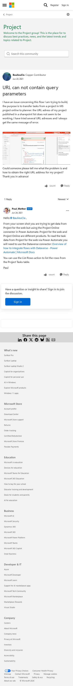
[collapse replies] (36, 206)
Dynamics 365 (10, 526)
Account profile (10, 408)
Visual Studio (9, 607)
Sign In (65, 5)
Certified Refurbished (13, 436)
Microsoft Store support (14, 419)
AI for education (10, 500)
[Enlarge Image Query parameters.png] (36, 148)
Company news (10, 633)
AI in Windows (10, 382)
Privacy (37, 674)
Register (54, 5)
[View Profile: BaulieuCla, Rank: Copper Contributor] (7, 76)
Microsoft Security (11, 521)
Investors (8, 644)
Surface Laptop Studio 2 (14, 366)
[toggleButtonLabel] (68, 14)
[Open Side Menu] (4, 5)
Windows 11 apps (11, 393)
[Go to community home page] (11, 5)
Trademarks (23, 677)
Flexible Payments (11, 446)
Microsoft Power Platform (14, 537)
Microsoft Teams (10, 543)
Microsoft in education (13, 462)
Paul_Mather (19, 208)
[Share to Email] (53, 339)
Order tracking (10, 430)
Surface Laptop (10, 360)
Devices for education (13, 467)
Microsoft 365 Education (14, 478)
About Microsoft (10, 628)
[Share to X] (31, 339)
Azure (6, 569)
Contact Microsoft (22, 674)
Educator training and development (18, 489)
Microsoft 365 (9, 532)
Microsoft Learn (10, 580)
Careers (7, 623)
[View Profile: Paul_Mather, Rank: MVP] (6, 210)
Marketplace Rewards (13, 602)
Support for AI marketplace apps (17, 585)
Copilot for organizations (14, 371)
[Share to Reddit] (36, 339)
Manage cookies (50, 674)
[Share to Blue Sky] (42, 339)
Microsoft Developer (12, 575)
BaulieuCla (19, 74)
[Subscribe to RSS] (48, 339)
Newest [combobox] (63, 199)
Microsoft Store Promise (14, 441)
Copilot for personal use (14, 377)
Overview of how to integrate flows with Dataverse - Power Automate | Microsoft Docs (34, 248)
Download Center (11, 414)
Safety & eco (37, 677)
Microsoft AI (9, 516)
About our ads (10, 680)
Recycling (50, 677)
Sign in (18, 301)
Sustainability (9, 661)
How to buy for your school (15, 484)
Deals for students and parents (17, 495)
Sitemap (7, 674)
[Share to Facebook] (25, 339)
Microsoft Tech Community (15, 591)
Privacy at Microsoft (12, 639)
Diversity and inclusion (13, 650)
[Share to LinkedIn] (20, 339)
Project (9, 14)
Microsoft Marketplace (13, 596)
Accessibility (9, 655)
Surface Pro (8, 355)
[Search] (46, 5)
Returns (7, 425)
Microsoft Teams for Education (16, 473)
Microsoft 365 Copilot (13, 548)
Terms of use (9, 677)
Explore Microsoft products (15, 387)
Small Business (10, 553)
